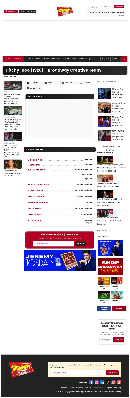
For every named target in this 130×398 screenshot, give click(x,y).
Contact (79, 388)
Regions (108, 388)
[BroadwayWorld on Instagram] (96, 382)
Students (66, 59)
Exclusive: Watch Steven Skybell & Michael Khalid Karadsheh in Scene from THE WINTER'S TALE (111, 167)
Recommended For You (107, 82)
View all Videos (104, 231)
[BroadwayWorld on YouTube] (119, 382)
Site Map (117, 388)
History (86, 83)
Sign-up (107, 7)
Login (116, 59)
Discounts (119, 308)
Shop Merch (12, 11)
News (31, 59)
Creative (69, 83)
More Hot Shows (104, 308)
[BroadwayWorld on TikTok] (108, 382)
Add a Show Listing (28, 11)
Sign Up (80, 244)
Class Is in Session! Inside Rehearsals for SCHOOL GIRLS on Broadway (110, 220)
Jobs (59, 59)
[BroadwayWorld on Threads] (113, 382)
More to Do (35, 88)
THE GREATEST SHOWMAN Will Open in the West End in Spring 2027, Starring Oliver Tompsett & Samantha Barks (12, 119)
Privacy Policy (115, 391)
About (71, 388)
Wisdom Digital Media (82, 391)
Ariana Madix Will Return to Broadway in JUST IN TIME (13, 169)
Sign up (118, 340)
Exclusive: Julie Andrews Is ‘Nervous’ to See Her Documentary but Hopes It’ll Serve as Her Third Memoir (12, 93)
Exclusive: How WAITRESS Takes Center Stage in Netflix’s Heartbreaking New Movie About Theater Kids (12, 145)
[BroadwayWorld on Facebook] (91, 382)
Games (81, 59)
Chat (53, 59)
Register (105, 59)
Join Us (88, 388)
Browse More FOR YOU (111, 148)
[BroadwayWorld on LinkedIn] (102, 382)
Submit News (98, 388)
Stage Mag (90, 59)
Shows (37, 59)
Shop (74, 59)
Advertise (63, 388)
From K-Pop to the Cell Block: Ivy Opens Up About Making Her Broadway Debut (110, 202)
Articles (34, 83)
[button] (124, 59)
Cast (50, 83)
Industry (45, 59)
